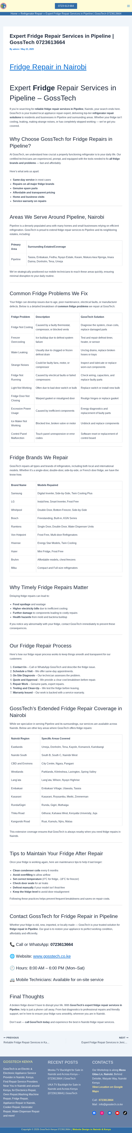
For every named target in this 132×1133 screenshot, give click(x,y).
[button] (66, 6)
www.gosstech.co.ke (52, 956)
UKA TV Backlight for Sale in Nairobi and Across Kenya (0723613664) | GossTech (64, 1089)
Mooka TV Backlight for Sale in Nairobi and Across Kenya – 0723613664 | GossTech (65, 1074)
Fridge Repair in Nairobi (48, 67)
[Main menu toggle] (128, 6)
